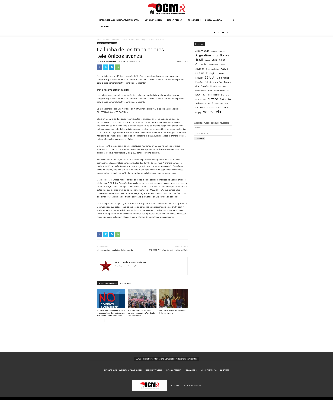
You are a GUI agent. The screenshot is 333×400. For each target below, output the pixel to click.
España (199, 82)
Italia (204, 95)
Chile (214, 59)
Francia (227, 82)
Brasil (199, 59)
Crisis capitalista (212, 69)
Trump (218, 108)
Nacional (106, 39)
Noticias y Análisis (153, 20)
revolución (219, 103)
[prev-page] (98, 320)
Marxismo (200, 99)
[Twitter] (227, 32)
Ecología (210, 73)
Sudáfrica (210, 108)
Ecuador (199, 78)
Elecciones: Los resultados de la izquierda (115, 250)
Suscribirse (199, 138)
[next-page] (102, 320)
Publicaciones (194, 20)
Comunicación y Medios (216, 65)
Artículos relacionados (108, 283)
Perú (210, 103)
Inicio (99, 39)
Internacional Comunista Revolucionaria (119, 20)
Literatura (225, 95)
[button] (233, 20)
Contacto (104, 26)
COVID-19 (199, 69)
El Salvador (222, 77)
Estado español (213, 82)
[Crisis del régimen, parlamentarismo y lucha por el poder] (173, 298)
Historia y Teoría (174, 20)
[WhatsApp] (117, 67)
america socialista (218, 51)
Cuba (224, 68)
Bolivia (224, 55)
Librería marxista (213, 20)
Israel (198, 94)
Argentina (203, 55)
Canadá (207, 60)
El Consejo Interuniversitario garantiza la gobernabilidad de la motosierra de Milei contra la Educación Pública (111, 313)
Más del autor (125, 283)
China (222, 60)
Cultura (199, 73)
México (213, 99)
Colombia (200, 64)
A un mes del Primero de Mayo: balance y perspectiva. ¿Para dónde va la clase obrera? (141, 313)
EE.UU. (210, 77)
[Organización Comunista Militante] (166, 9)
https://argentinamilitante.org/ (125, 266)
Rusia (227, 103)
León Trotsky (213, 95)
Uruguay (198, 113)
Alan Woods (202, 50)
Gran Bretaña (202, 86)
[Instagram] (219, 32)
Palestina (200, 103)
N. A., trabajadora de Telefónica (112, 61)
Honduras (215, 86)
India (224, 86)
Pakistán (225, 99)
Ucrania (226, 107)
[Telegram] (223, 32)
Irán (228, 90)
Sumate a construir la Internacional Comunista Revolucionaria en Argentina (166, 359)
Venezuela (212, 111)
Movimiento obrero (119, 39)
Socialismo (200, 107)
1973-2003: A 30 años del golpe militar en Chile (168, 250)
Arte (215, 55)
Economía (221, 73)
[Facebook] (214, 32)
